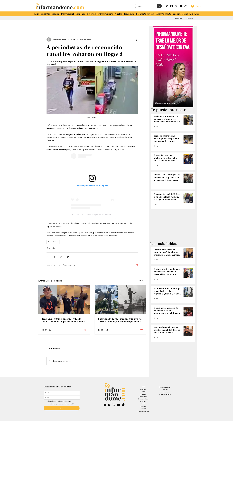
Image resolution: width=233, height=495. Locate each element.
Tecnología (143, 406)
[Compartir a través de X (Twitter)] (54, 257)
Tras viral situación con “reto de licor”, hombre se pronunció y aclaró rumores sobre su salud (64, 320)
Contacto (164, 389)
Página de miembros (165, 394)
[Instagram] (167, 6)
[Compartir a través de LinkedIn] (61, 257)
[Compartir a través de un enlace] (67, 257)
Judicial (143, 409)
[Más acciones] (136, 39)
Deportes (143, 394)
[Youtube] (181, 6)
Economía (143, 401)
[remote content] (92, 185)
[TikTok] (185, 6)
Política (143, 392)
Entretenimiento (143, 399)
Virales (143, 404)
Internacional (143, 396)
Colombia (51, 248)
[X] (176, 6)
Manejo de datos (164, 392)
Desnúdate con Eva (143, 411)
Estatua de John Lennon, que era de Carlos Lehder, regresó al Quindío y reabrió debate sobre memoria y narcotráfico (120, 320)
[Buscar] (159, 6)
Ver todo (142, 280)
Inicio (143, 387)
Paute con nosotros (164, 387)
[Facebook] (171, 6)
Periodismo (53, 241)
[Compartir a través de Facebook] (48, 257)
